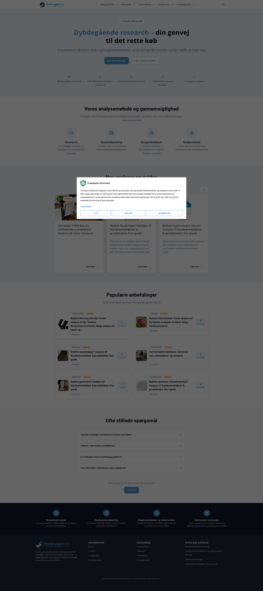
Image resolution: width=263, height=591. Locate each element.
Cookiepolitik (85, 206)
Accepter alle (164, 213)
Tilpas (95, 213)
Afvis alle (128, 213)
